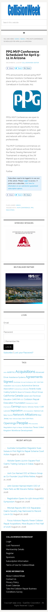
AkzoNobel (17, 382)
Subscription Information (17, 561)
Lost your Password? (23, 352)
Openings (10, 423)
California (9, 395)
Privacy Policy (12, 582)
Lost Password (13, 545)
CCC (21, 399)
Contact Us (11, 579)
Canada (19, 395)
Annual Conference (27, 382)
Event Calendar (13, 585)
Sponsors (10, 557)
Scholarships (27, 427)
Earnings (16, 406)
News (18, 205)
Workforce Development (21, 430)
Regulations (8, 427)
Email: (6, 323)
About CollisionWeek (15, 576)
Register (10, 553)
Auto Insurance (16, 386)
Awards (32, 389)
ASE (35, 382)
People (22, 423)
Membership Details (15, 549)
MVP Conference (23, 208)
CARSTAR (16, 399)
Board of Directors (25, 392)
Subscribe (8, 352)
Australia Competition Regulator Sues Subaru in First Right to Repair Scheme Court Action (24, 451)
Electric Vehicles (28, 407)
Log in (31, 605)
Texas (35, 427)
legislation (17, 410)
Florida (36, 407)
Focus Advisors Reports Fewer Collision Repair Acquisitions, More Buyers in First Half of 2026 (24, 523)
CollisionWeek (24, 10)
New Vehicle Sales (15, 419)
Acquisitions (25, 371)
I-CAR (41, 407)
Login (8, 541)
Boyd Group (37, 392)
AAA (5, 372)
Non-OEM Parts (27, 419)
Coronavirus (30, 403)
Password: (8, 332)
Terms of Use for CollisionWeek (20, 565)
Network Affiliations (25, 414)
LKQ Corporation (28, 411)
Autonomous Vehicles (21, 389)
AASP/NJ (11, 372)
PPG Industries (33, 423)
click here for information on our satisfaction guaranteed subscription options (23, 185)
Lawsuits (7, 411)
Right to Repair (18, 427)
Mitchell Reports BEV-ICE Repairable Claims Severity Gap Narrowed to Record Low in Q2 (22, 511)
